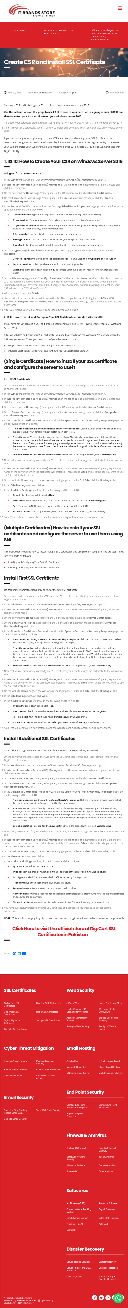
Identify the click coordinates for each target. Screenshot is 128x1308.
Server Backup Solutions (78, 1262)
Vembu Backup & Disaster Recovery (107, 1277)
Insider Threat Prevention (48, 1069)
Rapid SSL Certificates (47, 1012)
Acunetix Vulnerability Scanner (77, 1019)
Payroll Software (106, 1209)
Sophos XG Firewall (76, 1148)
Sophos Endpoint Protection (74, 1114)
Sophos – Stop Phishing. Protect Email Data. (16, 1111)
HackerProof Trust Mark (110, 1003)
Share (7, 953)
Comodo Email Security (15, 1119)
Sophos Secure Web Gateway (108, 1019)
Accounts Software (108, 1203)
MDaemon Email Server (78, 1073)
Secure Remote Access (15, 1069)
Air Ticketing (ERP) (75, 1203)
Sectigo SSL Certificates (48, 1020)
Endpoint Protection (108, 1268)
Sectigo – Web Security (77, 1026)
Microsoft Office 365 (76, 1067)
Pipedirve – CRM (74, 1224)
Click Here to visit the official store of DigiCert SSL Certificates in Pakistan (64, 931)
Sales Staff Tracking (108, 1218)
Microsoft (71, 1230)
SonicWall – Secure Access (45, 1077)
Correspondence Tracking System (78, 1210)
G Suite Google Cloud (109, 1061)
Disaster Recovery (107, 1262)
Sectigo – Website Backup (107, 1027)
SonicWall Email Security (48, 1110)
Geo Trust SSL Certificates (11, 1013)
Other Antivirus (106, 1171)
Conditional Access (13, 1075)
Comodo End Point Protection (108, 1106)
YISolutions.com (24, 1297)
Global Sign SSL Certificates (12, 1004)
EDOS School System (77, 1218)
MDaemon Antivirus (75, 1165)
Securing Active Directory (16, 1061)
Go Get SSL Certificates (16, 1029)
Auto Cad (103, 1224)
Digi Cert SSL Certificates (48, 1003)
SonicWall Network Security (75, 1158)
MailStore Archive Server (111, 1073)
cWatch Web (72, 1003)
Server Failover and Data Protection (78, 1269)
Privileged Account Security (45, 1062)
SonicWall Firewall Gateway (107, 1149)
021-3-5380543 (19, 30)
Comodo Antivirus (107, 1165)
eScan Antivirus (106, 1157)
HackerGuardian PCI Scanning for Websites (77, 1010)
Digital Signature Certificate (12, 1021)
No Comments (117, 92)
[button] (118, 1298)
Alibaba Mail (72, 1061)
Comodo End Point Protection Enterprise (76, 1106)
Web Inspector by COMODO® (107, 1010)
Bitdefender (72, 1171)
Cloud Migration (74, 1276)
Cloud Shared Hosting (109, 1067)
